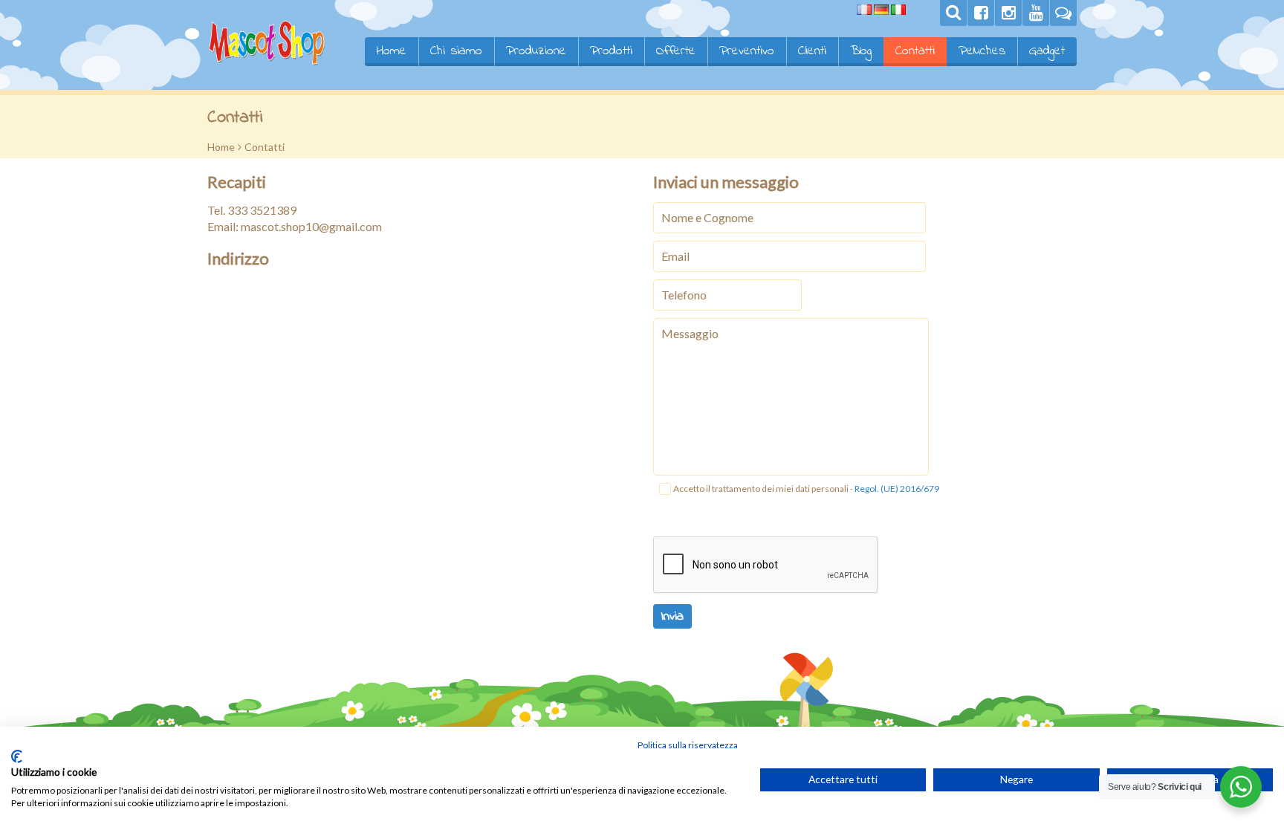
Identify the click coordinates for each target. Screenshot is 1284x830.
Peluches (982, 51)
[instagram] (1008, 13)
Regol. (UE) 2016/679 (897, 488)
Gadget (1047, 51)
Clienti (812, 51)
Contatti (915, 51)
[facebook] (980, 13)
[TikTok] (1063, 13)
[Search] (953, 13)
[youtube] (1035, 13)
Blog (861, 51)
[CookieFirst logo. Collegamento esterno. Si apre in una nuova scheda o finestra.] (16, 756)
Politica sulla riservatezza (688, 744)
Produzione (536, 51)
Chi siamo (456, 51)
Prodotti (611, 51)
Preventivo (746, 51)
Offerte (676, 51)
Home (391, 51)
